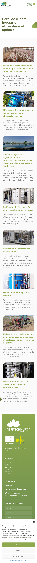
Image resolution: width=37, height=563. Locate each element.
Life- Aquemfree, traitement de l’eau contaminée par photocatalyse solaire (18, 113)
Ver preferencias (18, 556)
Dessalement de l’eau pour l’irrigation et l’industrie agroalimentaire (16, 384)
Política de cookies (15, 560)
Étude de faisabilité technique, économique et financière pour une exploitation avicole (18, 69)
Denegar (18, 550)
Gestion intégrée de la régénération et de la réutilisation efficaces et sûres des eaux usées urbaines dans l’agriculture (17, 160)
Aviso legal (24, 560)
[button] (34, 522)
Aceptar (18, 545)
